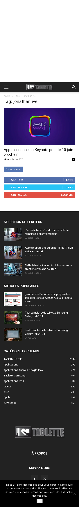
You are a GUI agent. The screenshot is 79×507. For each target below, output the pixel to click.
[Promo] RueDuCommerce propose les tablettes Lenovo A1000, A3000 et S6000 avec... (49, 298)
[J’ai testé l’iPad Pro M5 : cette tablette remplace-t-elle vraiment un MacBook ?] (13, 234)
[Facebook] (34, 479)
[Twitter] (44, 479)
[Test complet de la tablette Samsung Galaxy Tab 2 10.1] (13, 334)
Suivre (69, 187)
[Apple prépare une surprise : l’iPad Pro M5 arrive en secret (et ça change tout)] (13, 252)
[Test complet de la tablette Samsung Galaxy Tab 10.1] (13, 317)
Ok (39, 501)
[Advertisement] (39, 41)
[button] (6, 87)
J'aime (69, 179)
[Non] (74, 493)
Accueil (7, 95)
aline (6, 159)
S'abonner (67, 195)
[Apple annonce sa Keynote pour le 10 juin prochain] (39, 126)
